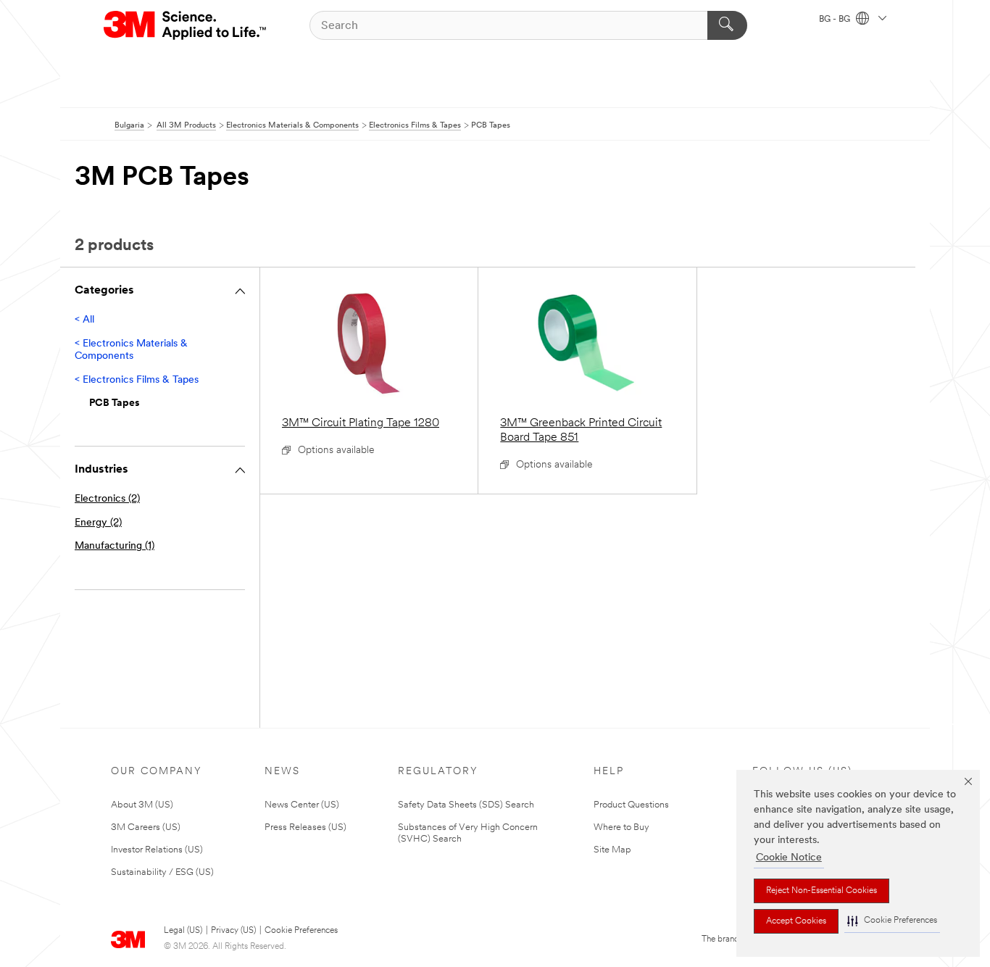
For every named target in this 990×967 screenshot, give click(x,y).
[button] (892, 921)
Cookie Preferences (301, 930)
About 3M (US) (142, 805)
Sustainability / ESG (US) (162, 872)
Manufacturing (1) (114, 546)
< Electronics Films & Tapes (137, 380)
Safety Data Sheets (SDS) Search (466, 805)
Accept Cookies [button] (796, 921)
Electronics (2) (107, 499)
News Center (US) (302, 805)
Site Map (612, 850)
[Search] (727, 25)
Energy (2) (98, 523)
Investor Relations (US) (157, 850)
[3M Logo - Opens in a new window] (186, 25)
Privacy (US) (233, 930)
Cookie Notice (789, 857)
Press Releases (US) (305, 827)
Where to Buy (621, 827)
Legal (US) (183, 930)
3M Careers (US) (145, 827)
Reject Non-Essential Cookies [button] (821, 891)
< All (84, 320)
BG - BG (835, 19)
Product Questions (631, 805)
